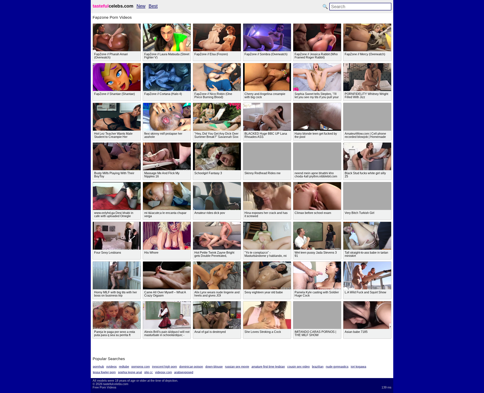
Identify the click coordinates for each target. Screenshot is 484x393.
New (141, 6)
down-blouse (214, 366)
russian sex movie (237, 366)
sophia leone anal (130, 372)
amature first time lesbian (268, 366)
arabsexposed (183, 372)
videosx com (163, 372)
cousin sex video (298, 366)
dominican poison (191, 366)
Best (153, 6)
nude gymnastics (337, 366)
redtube (124, 366)
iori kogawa (358, 366)
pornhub (98, 366)
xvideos (111, 366)
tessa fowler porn (104, 372)
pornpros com (140, 366)
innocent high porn (164, 366)
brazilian (317, 366)
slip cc (148, 372)
